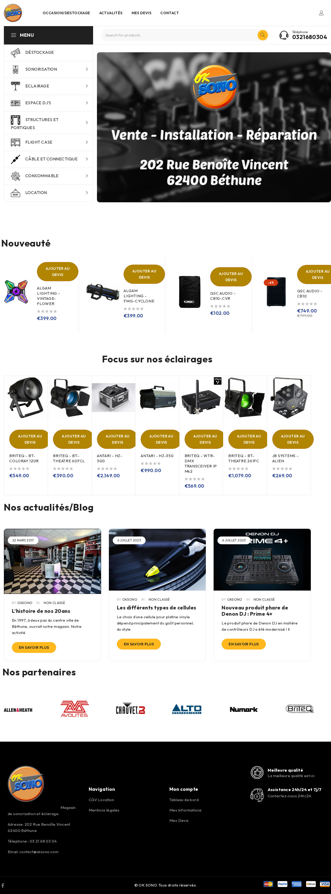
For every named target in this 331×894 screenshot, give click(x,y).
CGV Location (101, 799)
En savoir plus (34, 647)
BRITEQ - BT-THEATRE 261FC (243, 458)
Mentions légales (104, 810)
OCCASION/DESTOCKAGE (66, 13)
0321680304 (309, 37)
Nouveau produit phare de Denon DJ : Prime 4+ (255, 610)
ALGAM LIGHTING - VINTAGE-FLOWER (48, 296)
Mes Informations (185, 810)
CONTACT (169, 13)
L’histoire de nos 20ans (41, 611)
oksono (24, 603)
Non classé (54, 603)
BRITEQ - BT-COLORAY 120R (24, 458)
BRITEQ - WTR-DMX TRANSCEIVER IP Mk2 (201, 463)
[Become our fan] (2, 885)
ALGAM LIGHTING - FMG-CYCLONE (139, 295)
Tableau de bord (184, 799)
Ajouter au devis (58, 271)
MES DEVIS (142, 13)
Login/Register (321, 13)
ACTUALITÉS (111, 13)
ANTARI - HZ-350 (157, 455)
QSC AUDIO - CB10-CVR (223, 296)
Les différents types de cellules (156, 607)
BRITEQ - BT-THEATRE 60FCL (69, 458)
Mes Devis (179, 820)
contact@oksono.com (38, 851)
